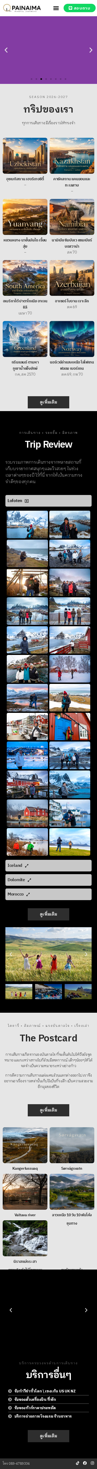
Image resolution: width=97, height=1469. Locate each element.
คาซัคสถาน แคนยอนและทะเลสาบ (72, 182)
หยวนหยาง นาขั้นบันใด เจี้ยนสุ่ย (25, 243)
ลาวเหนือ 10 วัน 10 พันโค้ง (72, 1215)
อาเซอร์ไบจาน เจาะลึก (72, 301)
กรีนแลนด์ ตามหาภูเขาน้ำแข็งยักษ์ (25, 365)
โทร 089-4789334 (16, 1463)
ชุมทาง (72, 1223)
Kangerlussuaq (25, 1168)
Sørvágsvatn (72, 1168)
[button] (56, 8)
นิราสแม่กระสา (25, 1261)
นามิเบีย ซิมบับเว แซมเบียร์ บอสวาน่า (72, 243)
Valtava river (25, 1215)
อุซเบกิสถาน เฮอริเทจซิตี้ (25, 179)
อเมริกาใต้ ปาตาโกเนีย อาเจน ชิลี (25, 304)
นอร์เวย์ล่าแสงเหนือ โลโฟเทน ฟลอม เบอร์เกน (72, 365)
